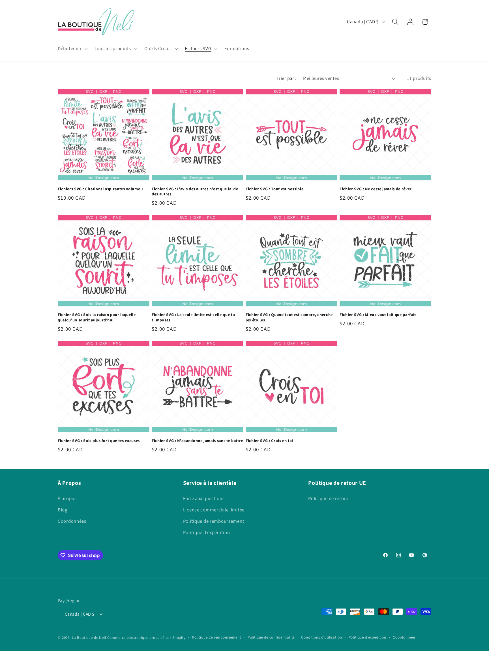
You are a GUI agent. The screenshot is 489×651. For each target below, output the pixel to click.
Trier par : (286, 78)
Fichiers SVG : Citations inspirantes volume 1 (100, 188)
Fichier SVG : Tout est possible (274, 188)
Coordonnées (72, 521)
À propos (67, 498)
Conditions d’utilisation (321, 637)
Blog (62, 510)
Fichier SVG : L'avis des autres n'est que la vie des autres (195, 191)
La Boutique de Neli (89, 637)
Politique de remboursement (213, 521)
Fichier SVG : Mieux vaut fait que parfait (378, 314)
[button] (72, 49)
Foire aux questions (204, 498)
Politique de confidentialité (271, 637)
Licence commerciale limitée (213, 510)
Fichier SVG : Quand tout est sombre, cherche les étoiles (289, 317)
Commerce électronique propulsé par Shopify (146, 637)
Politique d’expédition (367, 637)
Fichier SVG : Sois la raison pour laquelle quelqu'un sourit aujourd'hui (97, 317)
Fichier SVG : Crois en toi (269, 440)
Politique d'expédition (206, 532)
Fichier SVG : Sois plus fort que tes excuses (99, 440)
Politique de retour (328, 498)
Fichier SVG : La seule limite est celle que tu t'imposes (193, 317)
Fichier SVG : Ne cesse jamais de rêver (376, 188)
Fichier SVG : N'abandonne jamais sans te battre (197, 440)
